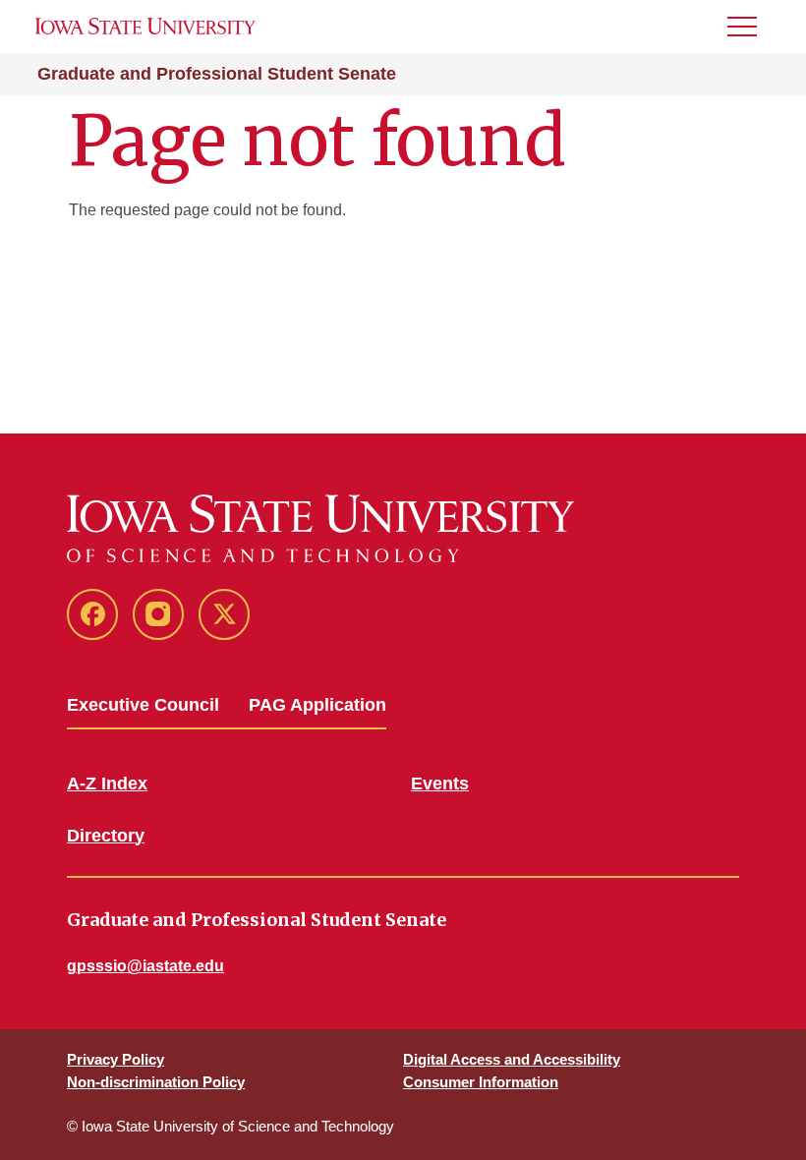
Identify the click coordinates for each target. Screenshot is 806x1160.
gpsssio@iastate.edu (145, 965)
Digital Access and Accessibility (511, 1059)
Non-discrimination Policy (156, 1081)
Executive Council (143, 705)
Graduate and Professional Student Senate (216, 74)
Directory (105, 835)
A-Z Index (107, 783)
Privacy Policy (115, 1059)
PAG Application (317, 705)
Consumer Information (480, 1081)
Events (440, 783)
